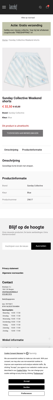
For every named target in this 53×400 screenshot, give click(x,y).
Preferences (26, 393)
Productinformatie (32, 149)
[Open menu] (4, 7)
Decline (26, 387)
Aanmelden (41, 246)
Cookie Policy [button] (22, 370)
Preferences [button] (38, 373)
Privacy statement (10, 268)
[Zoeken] (40, 7)
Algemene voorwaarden (12, 273)
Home (5, 40)
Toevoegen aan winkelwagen (22, 133)
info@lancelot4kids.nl (10, 292)
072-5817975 (7, 294)
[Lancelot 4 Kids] (13, 7)
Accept (27, 381)
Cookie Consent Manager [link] (13, 353)
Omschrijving (11, 149)
